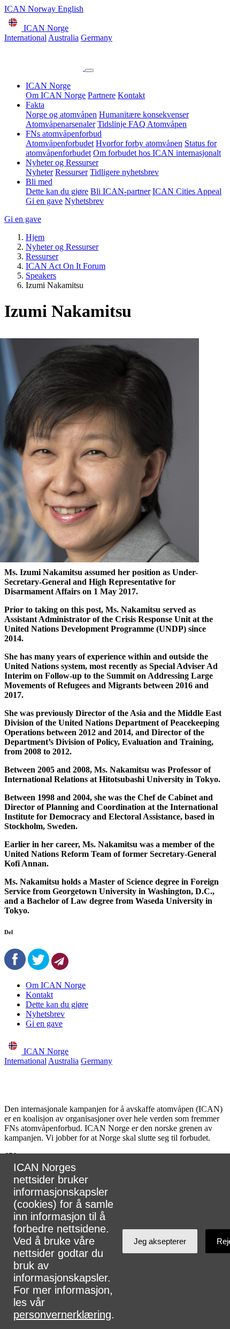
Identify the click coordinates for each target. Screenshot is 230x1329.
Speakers (41, 275)
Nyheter (39, 172)
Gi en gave (44, 200)
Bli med (39, 181)
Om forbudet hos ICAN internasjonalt (157, 152)
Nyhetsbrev (84, 200)
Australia (63, 37)
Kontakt (131, 95)
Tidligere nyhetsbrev (124, 172)
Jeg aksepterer (160, 1241)
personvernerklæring (62, 1314)
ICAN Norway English (43, 8)
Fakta (35, 104)
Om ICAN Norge (56, 95)
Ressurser (71, 172)
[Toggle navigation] (89, 70)
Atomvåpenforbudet (60, 143)
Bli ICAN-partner (120, 191)
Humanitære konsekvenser (144, 114)
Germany (96, 37)
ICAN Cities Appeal (186, 191)
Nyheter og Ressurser (62, 162)
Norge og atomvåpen (61, 114)
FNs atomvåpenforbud (64, 133)
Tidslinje (112, 124)
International (25, 37)
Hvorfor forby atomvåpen (139, 143)
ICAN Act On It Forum (65, 265)
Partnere (102, 95)
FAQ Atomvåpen (157, 124)
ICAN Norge (48, 85)
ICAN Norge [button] (44, 28)
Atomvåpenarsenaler (60, 124)
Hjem (35, 237)
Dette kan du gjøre (57, 191)
